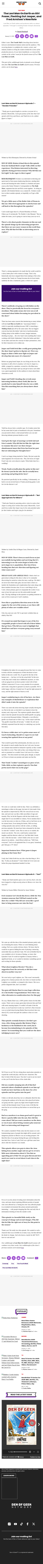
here (16, 67)
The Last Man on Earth (10, 1268)
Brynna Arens (27, 1369)
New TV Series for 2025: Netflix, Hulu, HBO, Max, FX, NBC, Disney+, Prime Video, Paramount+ (31, 1362)
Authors (21, 1513)
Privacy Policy (21, 1554)
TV (22, 1355)
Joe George (26, 1350)
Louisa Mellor (27, 1388)
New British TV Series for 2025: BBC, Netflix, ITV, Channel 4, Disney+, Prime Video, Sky (31, 1381)
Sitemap (21, 1556)
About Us (21, 1511)
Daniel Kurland (22, 31)
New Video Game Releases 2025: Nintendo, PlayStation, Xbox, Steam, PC (31, 1324)
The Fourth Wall (22, 1263)
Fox (12, 1263)
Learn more (8, 1475)
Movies (24, 1336)
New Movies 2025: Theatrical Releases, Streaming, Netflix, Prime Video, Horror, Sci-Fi (31, 1343)
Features (21, 10)
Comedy (5, 1263)
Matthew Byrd (27, 1331)
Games (24, 1317)
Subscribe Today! (21, 1516)
